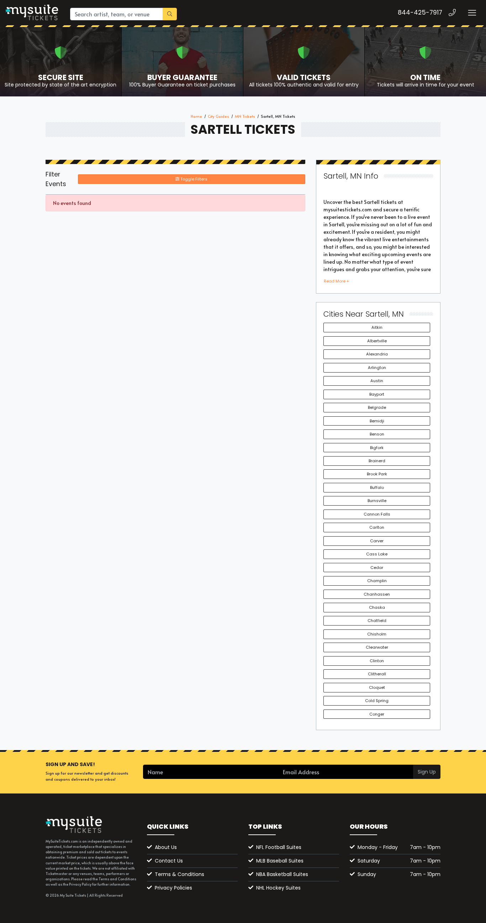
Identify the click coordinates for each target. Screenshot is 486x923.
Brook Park (377, 474)
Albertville (377, 341)
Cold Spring (377, 700)
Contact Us (169, 860)
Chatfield (377, 620)
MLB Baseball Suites (279, 860)
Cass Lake (376, 554)
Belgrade (377, 407)
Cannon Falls (377, 514)
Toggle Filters (193, 179)
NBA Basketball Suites (282, 874)
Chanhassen (377, 594)
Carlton (376, 527)
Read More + (336, 281)
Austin (376, 381)
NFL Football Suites (278, 847)
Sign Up (427, 771)
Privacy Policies (173, 887)
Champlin (377, 581)
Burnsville (377, 500)
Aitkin (376, 327)
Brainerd (377, 461)
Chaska (377, 607)
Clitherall (377, 674)
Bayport (376, 394)
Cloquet (377, 687)
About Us (166, 847)
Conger (376, 714)
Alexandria (377, 354)
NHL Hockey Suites (278, 887)
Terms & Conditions (179, 874)
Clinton (377, 661)
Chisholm (376, 634)
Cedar (376, 567)
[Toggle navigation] (472, 12)
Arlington (377, 367)
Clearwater (377, 647)
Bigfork (377, 447)
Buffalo (377, 487)
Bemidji (377, 421)
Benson (377, 434)
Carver (377, 541)
